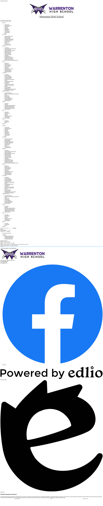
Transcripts (6, 55)
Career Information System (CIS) (10, 48)
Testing (6, 80)
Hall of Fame (7, 96)
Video (6, 122)
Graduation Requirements (9, 39)
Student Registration (8, 70)
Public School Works (8, 115)
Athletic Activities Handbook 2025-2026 (12, 93)
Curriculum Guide (8, 44)
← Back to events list (4, 248)
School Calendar (7, 168)
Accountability (7, 32)
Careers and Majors (8, 76)
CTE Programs (7, 43)
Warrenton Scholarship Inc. (9, 192)
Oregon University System (9, 84)
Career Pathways (7, 75)
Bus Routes (7, 30)
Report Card (7, 166)
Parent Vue (6, 63)
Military (6, 86)
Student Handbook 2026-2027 (10, 50)
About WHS (7, 24)
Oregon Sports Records (9, 98)
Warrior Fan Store (8, 52)
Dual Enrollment (7, 38)
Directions (6, 28)
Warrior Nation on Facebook (9, 108)
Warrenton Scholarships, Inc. (9, 106)
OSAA (6, 94)
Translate (8, 231)
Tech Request (7, 116)
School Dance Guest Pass (9, 59)
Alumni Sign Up (7, 109)
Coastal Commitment (8, 77)
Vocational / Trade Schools (9, 85)
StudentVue (7, 47)
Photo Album (7, 121)
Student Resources (8, 51)
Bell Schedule (7, 29)
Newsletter (6, 120)
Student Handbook (8, 167)
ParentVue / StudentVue (9, 142)
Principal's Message (8, 25)
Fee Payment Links (8, 71)
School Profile (7, 82)
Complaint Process (85, 498)
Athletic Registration (8, 99)
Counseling (7, 74)
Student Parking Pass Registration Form (11, 60)
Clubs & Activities (8, 53)
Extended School (8, 88)
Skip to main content (3, 0)
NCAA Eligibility (8, 87)
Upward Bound (7, 143)
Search (1, 228)
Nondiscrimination (17, 498)
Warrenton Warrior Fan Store (10, 107)
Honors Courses (7, 37)
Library (6, 42)
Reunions (6, 104)
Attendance (7, 67)
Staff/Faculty (7, 26)
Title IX (51, 498)
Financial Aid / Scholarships (9, 79)
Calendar (6, 27)
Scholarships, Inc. (8, 56)
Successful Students (8, 54)
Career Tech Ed (7, 31)
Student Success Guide (8, 58)
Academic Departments (9, 36)
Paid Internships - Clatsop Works (10, 191)
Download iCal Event (14, 245)
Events (1, 246)
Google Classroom (8, 49)
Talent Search (7, 41)
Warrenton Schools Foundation (10, 105)
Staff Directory (7, 113)
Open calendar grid (13, 248)
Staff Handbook (7, 117)
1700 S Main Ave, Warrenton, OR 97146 (7, 260)
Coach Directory (7, 100)
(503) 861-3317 (5, 261)
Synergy (6, 216)
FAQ (5, 33)
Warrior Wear (7, 95)
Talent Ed (6, 217)
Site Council (7, 66)
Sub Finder (6, 112)
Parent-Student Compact (9, 68)
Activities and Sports (8, 92)
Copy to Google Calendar (4, 245)
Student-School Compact (9, 57)
